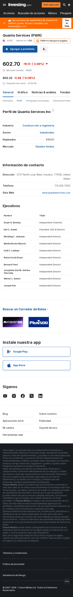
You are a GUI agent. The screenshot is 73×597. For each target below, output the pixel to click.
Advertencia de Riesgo (14, 575)
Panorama (8, 100)
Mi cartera (8, 427)
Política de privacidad (13, 564)
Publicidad (45, 420)
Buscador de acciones (31, 13)
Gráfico (22, 92)
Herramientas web (13, 434)
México (52, 13)
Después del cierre (16, 83)
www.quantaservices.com (56, 192)
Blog (5, 413)
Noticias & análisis (44, 92)
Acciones (9, 13)
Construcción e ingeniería (38, 125)
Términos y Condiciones (15, 553)
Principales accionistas (37, 100)
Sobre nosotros (48, 413)
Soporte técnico (48, 427)
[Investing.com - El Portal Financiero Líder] (19, 5)
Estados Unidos (45, 146)
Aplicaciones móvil (13, 420)
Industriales (47, 132)
